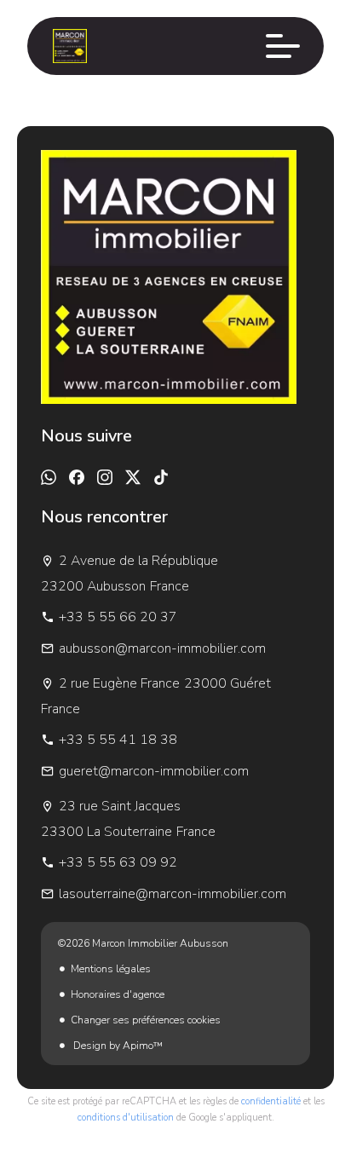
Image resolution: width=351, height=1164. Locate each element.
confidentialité (271, 1101)
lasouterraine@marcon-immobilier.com (172, 894)
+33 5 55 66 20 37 (118, 617)
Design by (117, 1045)
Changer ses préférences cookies (146, 1020)
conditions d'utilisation (126, 1117)
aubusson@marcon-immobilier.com (162, 648)
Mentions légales (111, 969)
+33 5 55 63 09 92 (118, 862)
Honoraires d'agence (117, 994)
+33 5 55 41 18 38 (118, 739)
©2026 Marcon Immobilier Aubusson (143, 943)
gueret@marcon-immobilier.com (154, 771)
